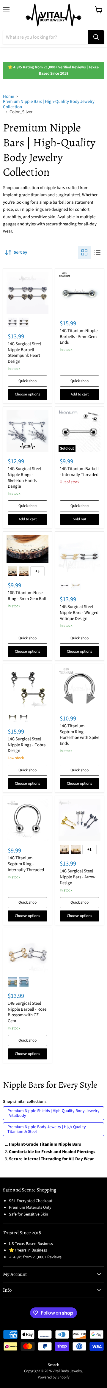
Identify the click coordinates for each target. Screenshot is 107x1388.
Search (53, 1364)
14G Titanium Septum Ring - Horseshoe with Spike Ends (79, 735)
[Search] (96, 37)
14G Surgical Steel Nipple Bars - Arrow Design (77, 877)
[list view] (97, 252)
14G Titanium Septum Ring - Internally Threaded (26, 864)
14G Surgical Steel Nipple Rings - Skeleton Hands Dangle (24, 477)
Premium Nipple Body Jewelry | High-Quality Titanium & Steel (46, 1129)
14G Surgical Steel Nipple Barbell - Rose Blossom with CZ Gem (27, 1012)
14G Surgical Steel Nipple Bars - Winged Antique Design (79, 612)
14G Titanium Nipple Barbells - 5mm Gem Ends (78, 337)
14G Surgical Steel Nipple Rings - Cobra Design (27, 745)
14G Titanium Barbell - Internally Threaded (79, 472)
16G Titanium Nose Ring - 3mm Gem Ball (27, 596)
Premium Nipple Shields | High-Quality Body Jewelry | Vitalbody (53, 1113)
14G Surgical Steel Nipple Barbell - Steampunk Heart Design (24, 353)
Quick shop (27, 381)
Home (8, 96)
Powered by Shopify (54, 1377)
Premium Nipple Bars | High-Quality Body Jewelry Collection (49, 104)
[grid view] (84, 252)
